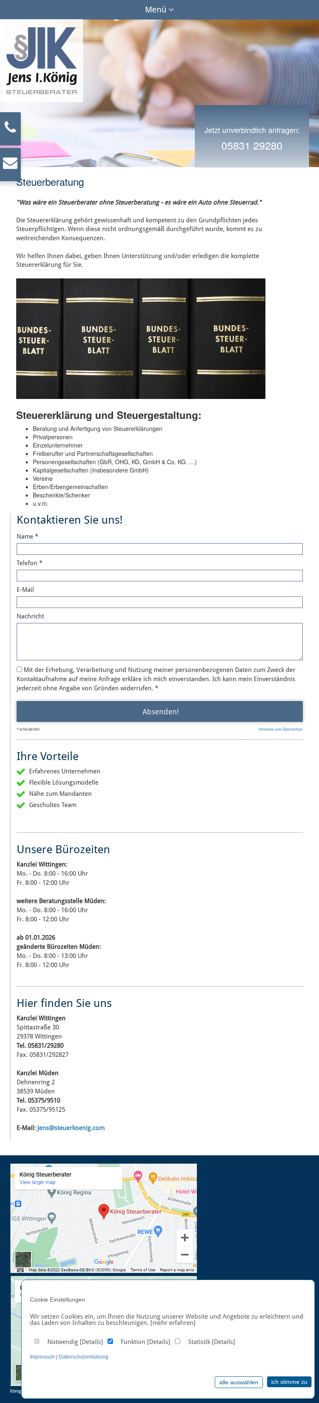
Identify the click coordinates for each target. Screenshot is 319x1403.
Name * (27, 536)
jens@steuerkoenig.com (71, 1128)
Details (91, 1342)
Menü (157, 10)
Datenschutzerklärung (83, 1357)
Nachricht (30, 616)
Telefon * (29, 563)
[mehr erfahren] (173, 1323)
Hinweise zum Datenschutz (281, 729)
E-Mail (25, 589)
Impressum (42, 1357)
